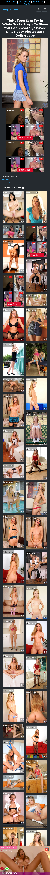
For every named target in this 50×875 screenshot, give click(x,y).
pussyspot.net (10, 9)
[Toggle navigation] (44, 9)
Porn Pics (6, 182)
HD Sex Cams (10, 1)
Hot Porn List (37, 1)
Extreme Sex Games (25, 4)
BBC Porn (6, 179)
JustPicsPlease (24, 1)
